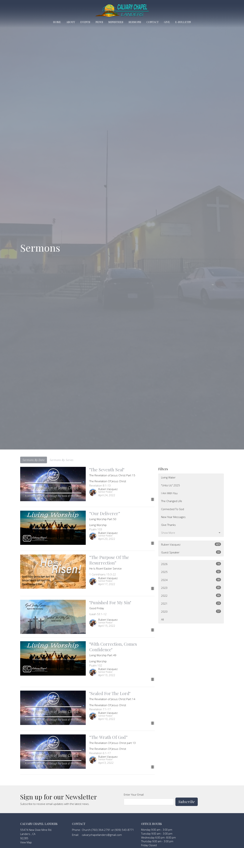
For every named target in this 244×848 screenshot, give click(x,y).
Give (167, 22)
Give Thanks (168, 525)
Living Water (168, 477)
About (70, 22)
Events (85, 22)
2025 (190, 572)
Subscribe (186, 801)
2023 (190, 588)
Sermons (135, 22)
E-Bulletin (183, 22)
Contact (152, 22)
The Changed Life (171, 501)
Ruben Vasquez (190, 544)
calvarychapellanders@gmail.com (102, 835)
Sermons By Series (61, 460)
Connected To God (172, 509)
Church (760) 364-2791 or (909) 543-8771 (108, 830)
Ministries (115, 22)
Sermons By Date (34, 460)
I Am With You (169, 493)
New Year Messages (173, 517)
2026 (190, 564)
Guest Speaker (190, 552)
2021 (190, 603)
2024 (190, 580)
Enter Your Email (134, 794)
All (162, 619)
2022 (190, 595)
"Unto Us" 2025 (170, 485)
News (99, 22)
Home (57, 22)
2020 (190, 611)
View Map (26, 842)
